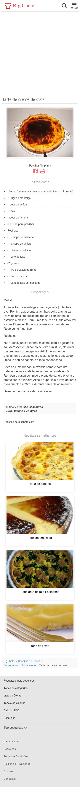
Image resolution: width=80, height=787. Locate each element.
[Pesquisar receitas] (64, 5)
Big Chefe (23, 5)
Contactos (10, 778)
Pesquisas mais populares (19, 680)
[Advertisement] (40, 53)
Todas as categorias (16, 688)
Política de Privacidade (17, 764)
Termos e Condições (16, 756)
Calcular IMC (11, 710)
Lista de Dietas (12, 695)
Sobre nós (10, 749)
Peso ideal (10, 718)
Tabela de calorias (14, 703)
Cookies (8, 771)
